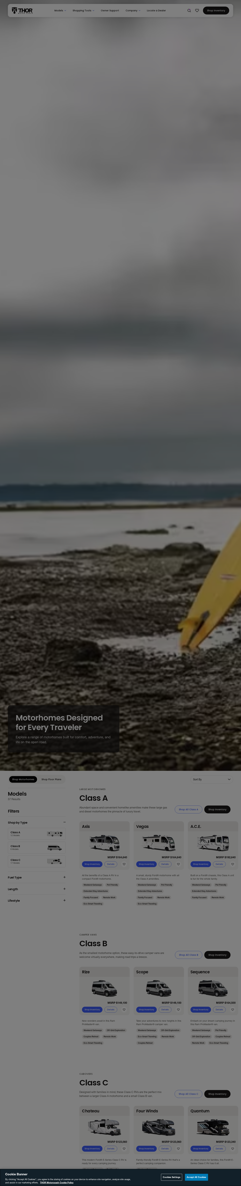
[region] (120, 1177)
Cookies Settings (171, 1177)
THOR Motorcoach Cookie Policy (56, 1182)
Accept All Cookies (196, 1177)
